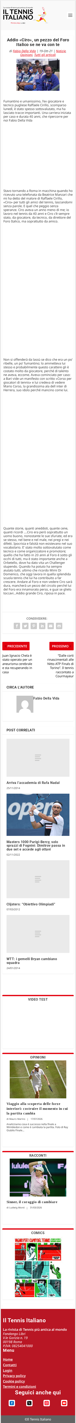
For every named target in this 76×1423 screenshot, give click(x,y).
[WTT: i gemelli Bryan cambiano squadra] (38, 934)
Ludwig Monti (17, 1207)
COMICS (38, 1233)
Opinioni (26, 55)
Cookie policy (14, 1381)
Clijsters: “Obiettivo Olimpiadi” (31, 904)
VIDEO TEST (38, 999)
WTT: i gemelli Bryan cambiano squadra (32, 961)
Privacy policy (14, 1375)
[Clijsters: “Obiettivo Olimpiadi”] (38, 879)
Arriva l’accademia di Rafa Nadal (33, 783)
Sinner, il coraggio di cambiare (32, 1202)
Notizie (61, 51)
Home (8, 1359)
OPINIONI (38, 1057)
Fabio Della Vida (24, 51)
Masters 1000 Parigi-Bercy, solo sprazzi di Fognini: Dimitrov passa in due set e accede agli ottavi (36, 845)
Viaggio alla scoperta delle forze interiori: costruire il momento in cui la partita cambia (37, 1108)
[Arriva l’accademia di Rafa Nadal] (38, 758)
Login (7, 1370)
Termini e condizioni (19, 1386)
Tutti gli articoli (45, 55)
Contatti (10, 1365)
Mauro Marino (17, 1118)
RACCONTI (38, 1155)
